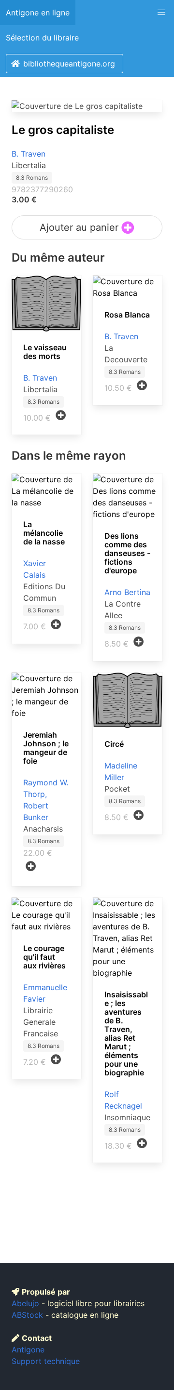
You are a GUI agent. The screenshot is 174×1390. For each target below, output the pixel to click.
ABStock (27, 1315)
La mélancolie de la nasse (44, 532)
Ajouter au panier (80, 227)
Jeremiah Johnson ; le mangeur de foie (46, 748)
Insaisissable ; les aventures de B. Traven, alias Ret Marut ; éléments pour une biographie (126, 1033)
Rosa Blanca (127, 314)
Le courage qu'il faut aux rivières (44, 956)
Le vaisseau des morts (45, 352)
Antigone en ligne (38, 12)
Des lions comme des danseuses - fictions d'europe (127, 553)
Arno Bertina (127, 592)
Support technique (46, 1361)
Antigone (28, 1349)
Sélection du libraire (42, 37)
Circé (114, 744)
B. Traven (28, 154)
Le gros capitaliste (63, 130)
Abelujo (25, 1303)
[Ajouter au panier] (61, 415)
